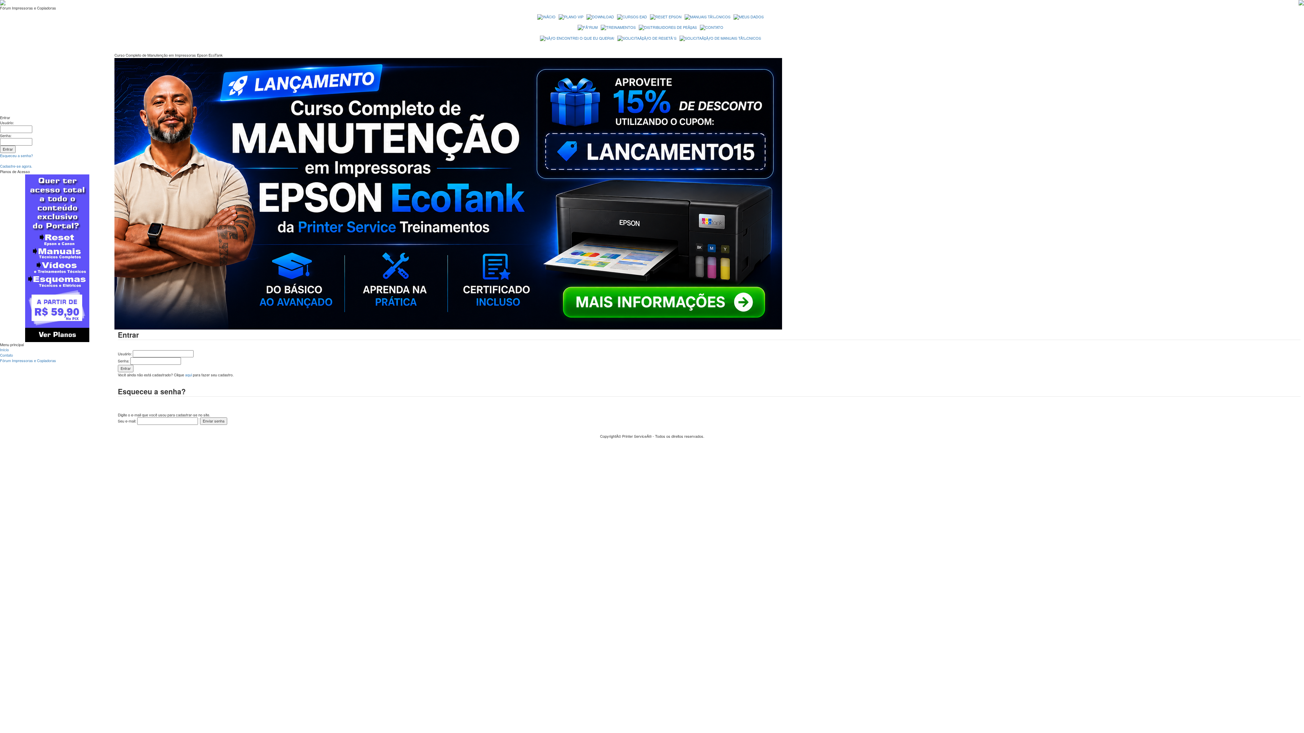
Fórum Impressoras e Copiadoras (28, 360)
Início (4, 349)
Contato (6, 355)
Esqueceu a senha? (16, 155)
